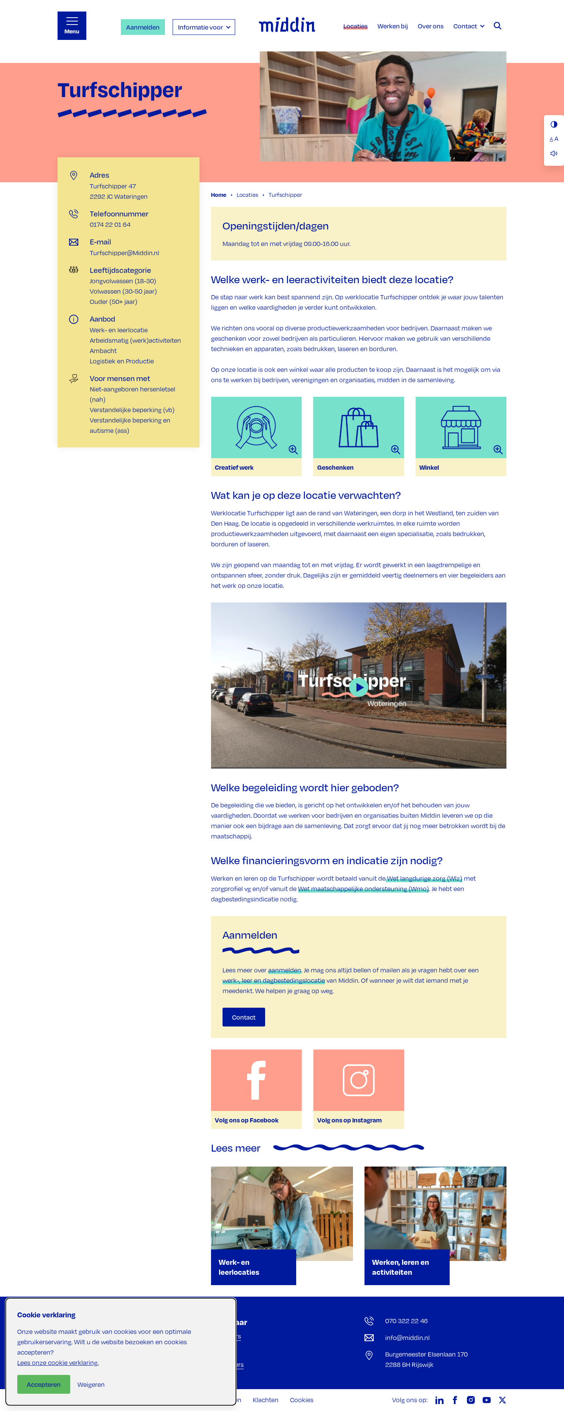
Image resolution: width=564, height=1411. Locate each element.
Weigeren (91, 1384)
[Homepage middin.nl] (287, 26)
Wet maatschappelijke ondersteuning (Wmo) (363, 889)
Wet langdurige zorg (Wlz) (424, 878)
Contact (244, 1017)
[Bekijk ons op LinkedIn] (439, 1400)
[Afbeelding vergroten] (256, 427)
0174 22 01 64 (110, 224)
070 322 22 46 (406, 1321)
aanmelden (284, 970)
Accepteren (44, 1384)
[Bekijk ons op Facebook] (455, 1400)
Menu (71, 31)
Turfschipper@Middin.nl (124, 253)
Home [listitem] (219, 194)
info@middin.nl (407, 1338)
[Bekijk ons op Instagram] (471, 1400)
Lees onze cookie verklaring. (58, 1362)
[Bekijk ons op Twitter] (502, 1400)
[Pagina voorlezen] (554, 153)
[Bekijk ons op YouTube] (487, 1400)
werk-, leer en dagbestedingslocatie (274, 980)
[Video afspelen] (358, 685)
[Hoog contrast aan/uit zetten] (554, 124)
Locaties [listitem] (247, 194)
